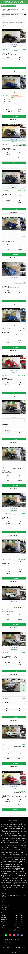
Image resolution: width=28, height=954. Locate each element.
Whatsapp (15, 68)
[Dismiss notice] (25, 9)
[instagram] (14, 935)
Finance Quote (13, 71)
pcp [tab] (22, 14)
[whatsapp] (6, 935)
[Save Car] (24, 30)
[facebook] (18, 935)
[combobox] (22, 26)
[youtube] (10, 935)
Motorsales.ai (11, 951)
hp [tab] (25, 14)
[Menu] (26, 5)
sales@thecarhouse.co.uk (8, 901)
